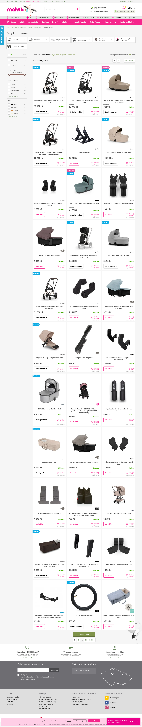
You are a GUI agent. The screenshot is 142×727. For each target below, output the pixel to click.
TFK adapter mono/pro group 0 (49, 513)
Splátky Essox (44, 706)
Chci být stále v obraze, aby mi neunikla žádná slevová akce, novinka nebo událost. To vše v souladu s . (38, 677)
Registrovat (54, 670)
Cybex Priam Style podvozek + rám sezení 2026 (49, 101)
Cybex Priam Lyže (84, 152)
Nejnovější (71, 55)
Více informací (27, 658)
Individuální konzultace (58, 2)
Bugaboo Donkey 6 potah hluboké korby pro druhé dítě (49, 565)
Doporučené (46, 55)
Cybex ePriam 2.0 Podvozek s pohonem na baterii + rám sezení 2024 (49, 153)
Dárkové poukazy (120, 17)
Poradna (15, 2)
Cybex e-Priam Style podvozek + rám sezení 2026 (49, 308)
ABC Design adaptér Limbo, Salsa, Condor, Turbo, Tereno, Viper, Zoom (84, 514)
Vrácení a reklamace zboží (48, 699)
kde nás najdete (78, 702)
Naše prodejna (12, 699)
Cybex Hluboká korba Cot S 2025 (118, 255)
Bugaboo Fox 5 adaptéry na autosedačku (118, 203)
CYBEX (133, 17)
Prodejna (23, 2)
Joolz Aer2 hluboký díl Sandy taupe (118, 513)
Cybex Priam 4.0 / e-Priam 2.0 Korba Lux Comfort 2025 (118, 101)
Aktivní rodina (89, 17)
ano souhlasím (94, 721)
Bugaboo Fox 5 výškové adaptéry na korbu (119, 410)
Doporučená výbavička (16, 17)
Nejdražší (63, 55)
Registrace (131, 2)
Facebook (10, 704)
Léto (30, 17)
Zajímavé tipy (59, 17)
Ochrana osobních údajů (48, 702)
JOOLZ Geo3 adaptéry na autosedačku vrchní (84, 308)
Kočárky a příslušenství (19, 27)
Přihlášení (123, 2)
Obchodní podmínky (46, 704)
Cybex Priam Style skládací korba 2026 (118, 152)
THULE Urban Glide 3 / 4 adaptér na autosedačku (118, 359)
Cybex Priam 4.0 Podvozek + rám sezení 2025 (84, 101)
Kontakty (10, 702)
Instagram (113, 707)
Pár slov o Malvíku (13, 697)
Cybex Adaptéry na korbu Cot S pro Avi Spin (119, 463)
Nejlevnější (55, 55)
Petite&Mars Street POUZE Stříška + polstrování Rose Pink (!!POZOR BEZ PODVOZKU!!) (84, 411)
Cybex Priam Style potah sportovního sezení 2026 (83, 256)
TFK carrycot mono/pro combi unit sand (84, 462)
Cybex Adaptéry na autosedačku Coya (118, 564)
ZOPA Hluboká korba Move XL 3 (49, 409)
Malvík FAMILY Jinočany (82, 671)
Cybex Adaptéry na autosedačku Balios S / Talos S (49, 204)
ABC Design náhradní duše (84, 616)
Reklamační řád (44, 709)
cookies (69, 721)
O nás (9, 2)
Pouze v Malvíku (74, 17)
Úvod (8, 27)
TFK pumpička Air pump (84, 358)
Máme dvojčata (104, 17)
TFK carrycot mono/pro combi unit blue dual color (118, 308)
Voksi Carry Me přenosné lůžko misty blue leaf (118, 617)
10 (126, 61)
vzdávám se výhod (79, 721)
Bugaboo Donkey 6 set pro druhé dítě (49, 358)
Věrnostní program (45, 697)
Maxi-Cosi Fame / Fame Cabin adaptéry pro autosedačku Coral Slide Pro (49, 617)
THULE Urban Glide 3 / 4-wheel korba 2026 (84, 203)
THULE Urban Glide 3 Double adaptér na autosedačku (84, 565)
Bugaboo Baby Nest (49, 462)
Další (131, 61)
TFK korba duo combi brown (49, 255)
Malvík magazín (114, 698)
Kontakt (45, 2)
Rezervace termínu (43, 17)
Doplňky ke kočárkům (34, 27)
